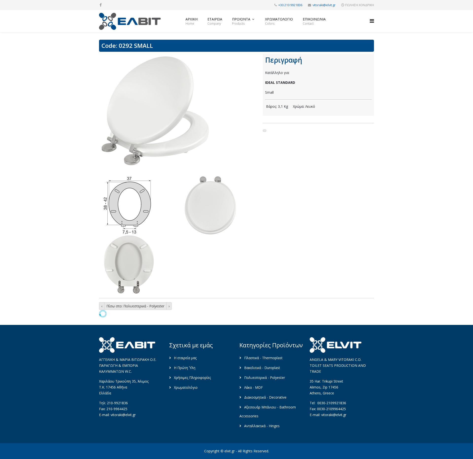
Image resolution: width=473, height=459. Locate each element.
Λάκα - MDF (253, 387)
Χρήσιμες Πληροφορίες (192, 377)
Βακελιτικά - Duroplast (261, 367)
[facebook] (101, 4)
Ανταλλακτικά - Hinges (261, 426)
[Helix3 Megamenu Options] (372, 21)
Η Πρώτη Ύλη (184, 367)
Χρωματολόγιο (185, 387)
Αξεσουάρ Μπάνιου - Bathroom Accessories (267, 411)
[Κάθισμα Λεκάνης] (178, 110)
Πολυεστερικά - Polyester (264, 377)
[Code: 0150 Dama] (101, 306)
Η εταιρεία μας (185, 357)
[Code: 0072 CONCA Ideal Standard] (169, 306)
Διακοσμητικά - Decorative (265, 397)
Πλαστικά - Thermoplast (263, 357)
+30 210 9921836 (290, 5)
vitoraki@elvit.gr (324, 5)
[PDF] (264, 130)
